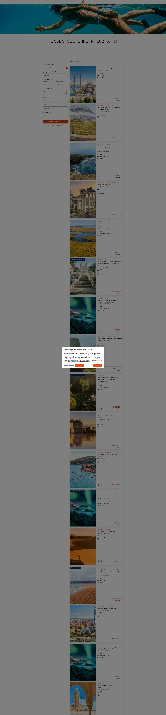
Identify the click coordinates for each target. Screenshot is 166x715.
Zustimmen (97, 365)
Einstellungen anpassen (69, 365)
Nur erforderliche (79, 365)
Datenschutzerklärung (79, 361)
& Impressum (87, 361)
